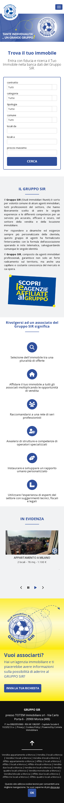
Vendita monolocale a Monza (44, 770)
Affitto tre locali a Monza (15, 776)
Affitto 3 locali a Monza (14, 764)
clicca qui (55, 787)
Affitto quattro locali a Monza (45, 776)
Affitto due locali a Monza (45, 773)
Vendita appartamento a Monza (18, 754)
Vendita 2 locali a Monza (49, 754)
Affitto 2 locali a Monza (48, 761)
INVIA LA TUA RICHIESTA (22, 688)
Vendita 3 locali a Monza (18, 757)
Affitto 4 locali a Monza (39, 764)
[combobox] (29, 87)
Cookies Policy (33, 727)
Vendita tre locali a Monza (37, 767)
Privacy (20, 727)
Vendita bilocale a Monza (17, 773)
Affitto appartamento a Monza (18, 761)
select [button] (54, 87)
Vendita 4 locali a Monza (45, 757)
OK (32, 793)
